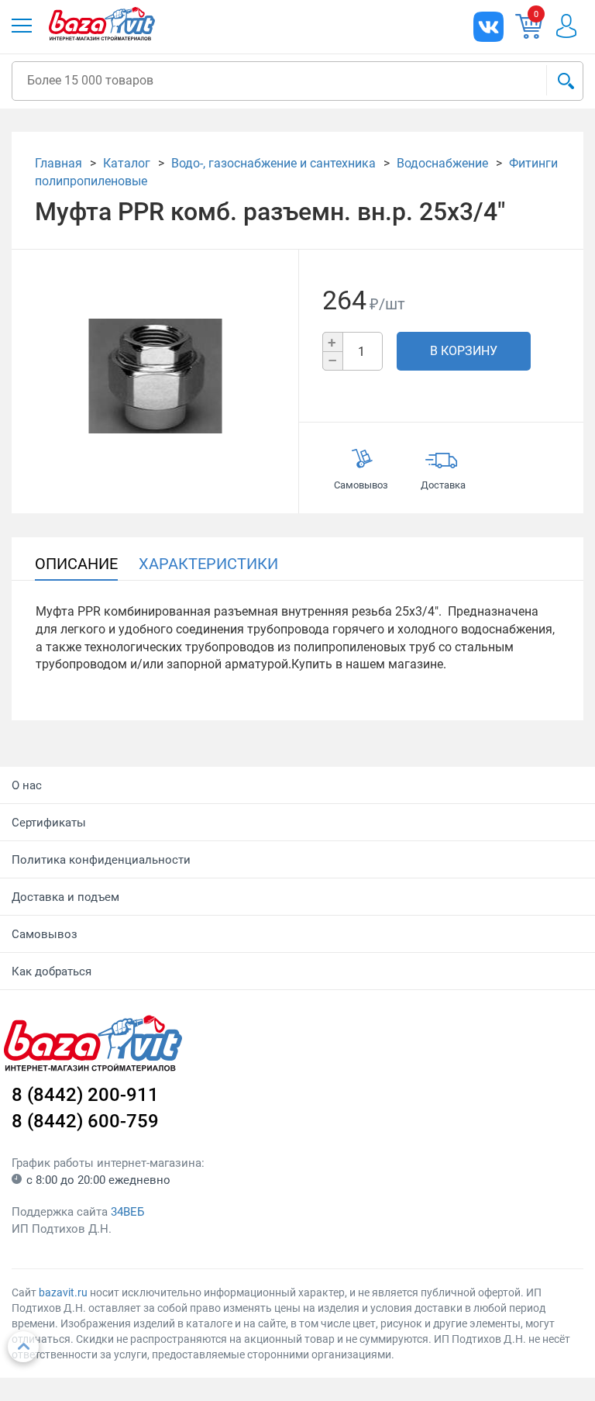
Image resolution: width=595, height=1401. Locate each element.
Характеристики (208, 563)
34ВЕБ (127, 1212)
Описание (76, 563)
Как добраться (51, 971)
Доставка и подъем (65, 897)
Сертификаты (49, 823)
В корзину (463, 350)
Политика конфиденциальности (101, 860)
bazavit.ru (63, 1292)
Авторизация (566, 26)
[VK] (488, 27)
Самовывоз (44, 934)
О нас (27, 785)
